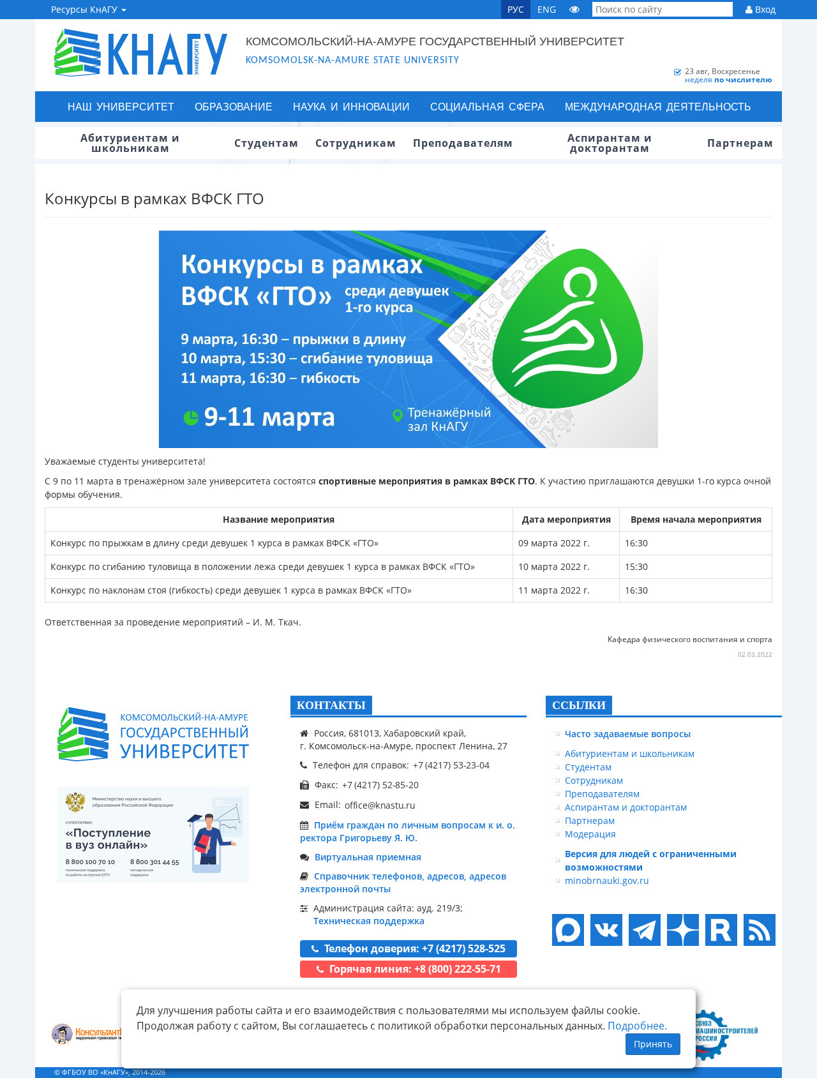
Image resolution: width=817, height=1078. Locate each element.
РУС (515, 9)
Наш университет (121, 106)
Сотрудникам (594, 780)
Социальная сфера (487, 106)
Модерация (590, 834)
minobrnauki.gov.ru (607, 880)
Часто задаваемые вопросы (628, 734)
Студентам (588, 767)
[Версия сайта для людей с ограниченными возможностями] (574, 9)
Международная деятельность (658, 106)
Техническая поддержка (368, 921)
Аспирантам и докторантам (626, 807)
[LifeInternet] (756, 1072)
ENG (546, 9)
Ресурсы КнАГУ (85, 9)
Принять (653, 1044)
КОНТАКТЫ (331, 705)
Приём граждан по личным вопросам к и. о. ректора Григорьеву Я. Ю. (407, 831)
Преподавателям (602, 794)
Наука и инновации (351, 106)
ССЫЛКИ (579, 705)
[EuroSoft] (96, 1036)
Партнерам (590, 820)
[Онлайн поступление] (153, 835)
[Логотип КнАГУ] (153, 734)
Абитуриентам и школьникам (629, 753)
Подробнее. (637, 1026)
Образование (234, 106)
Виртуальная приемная (368, 857)
